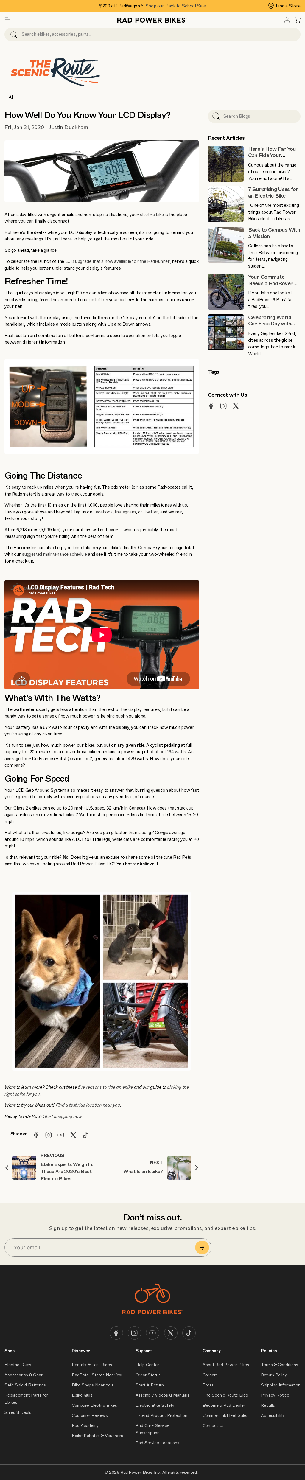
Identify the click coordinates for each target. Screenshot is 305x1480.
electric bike (152, 214)
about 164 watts (170, 751)
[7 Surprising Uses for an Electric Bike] (226, 204)
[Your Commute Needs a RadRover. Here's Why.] (226, 292)
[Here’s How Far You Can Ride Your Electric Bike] (226, 164)
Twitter (151, 512)
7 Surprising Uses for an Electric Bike (273, 192)
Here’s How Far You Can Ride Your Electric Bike (272, 155)
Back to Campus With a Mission (274, 233)
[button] (7, 20)
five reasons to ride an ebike (105, 1087)
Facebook (103, 512)
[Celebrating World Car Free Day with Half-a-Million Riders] (226, 332)
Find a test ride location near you (88, 1105)
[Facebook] (36, 1135)
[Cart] (298, 20)
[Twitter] (73, 1135)
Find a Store (288, 6)
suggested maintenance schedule (54, 554)
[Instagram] (48, 1135)
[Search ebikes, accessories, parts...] (13, 34)
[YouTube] (60, 1135)
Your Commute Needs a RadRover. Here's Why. (271, 283)
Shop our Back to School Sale (175, 6)
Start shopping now (62, 1116)
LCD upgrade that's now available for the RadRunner (117, 261)
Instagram (125, 512)
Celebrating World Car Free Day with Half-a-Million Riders (272, 323)
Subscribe (202, 1247)
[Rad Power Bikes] (152, 19)
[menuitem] (287, 20)
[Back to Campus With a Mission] (226, 245)
